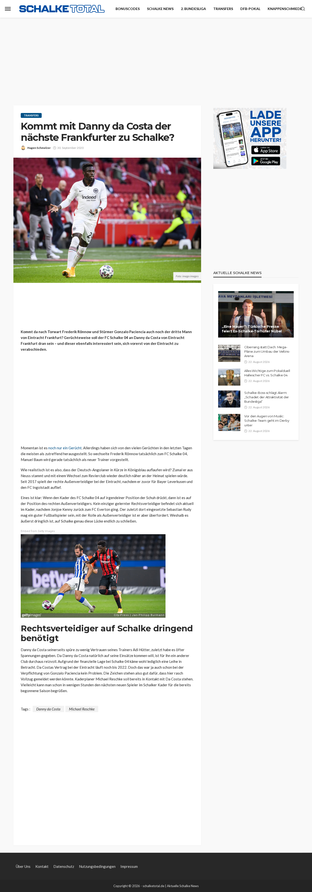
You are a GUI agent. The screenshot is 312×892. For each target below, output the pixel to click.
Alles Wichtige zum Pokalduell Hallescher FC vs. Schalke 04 (267, 373)
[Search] (303, 9)
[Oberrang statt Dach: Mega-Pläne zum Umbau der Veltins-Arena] (229, 353)
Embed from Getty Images (38, 531)
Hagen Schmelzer (39, 148)
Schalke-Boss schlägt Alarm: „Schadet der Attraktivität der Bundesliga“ (266, 397)
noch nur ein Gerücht (65, 448)
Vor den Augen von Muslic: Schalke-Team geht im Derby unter (266, 420)
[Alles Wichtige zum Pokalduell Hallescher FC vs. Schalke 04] (229, 377)
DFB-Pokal (250, 9)
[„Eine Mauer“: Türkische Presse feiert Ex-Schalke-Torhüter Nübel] (256, 314)
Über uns (23, 866)
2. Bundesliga (193, 9)
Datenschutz (63, 866)
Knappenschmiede (285, 9)
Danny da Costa (48, 709)
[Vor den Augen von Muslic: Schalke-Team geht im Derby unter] (229, 422)
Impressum (129, 866)
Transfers (223, 9)
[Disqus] (107, 773)
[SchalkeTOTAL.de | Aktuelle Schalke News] (62, 9)
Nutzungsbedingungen (97, 866)
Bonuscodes (128, 9)
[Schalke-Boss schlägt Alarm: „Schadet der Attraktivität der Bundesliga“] (229, 399)
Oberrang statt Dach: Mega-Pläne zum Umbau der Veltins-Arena (267, 351)
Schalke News (160, 9)
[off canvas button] (8, 9)
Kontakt (42, 866)
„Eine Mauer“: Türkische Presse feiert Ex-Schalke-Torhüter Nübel (252, 329)
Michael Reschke (82, 709)
